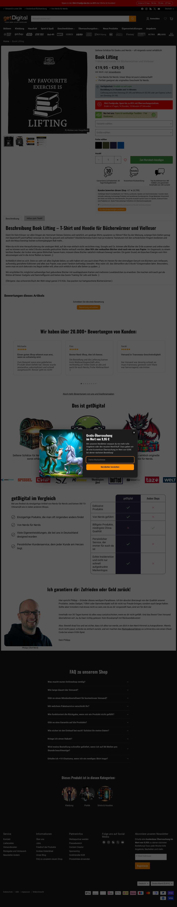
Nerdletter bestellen (110, 467)
